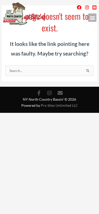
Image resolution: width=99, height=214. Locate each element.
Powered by (49, 105)
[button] (92, 17)
